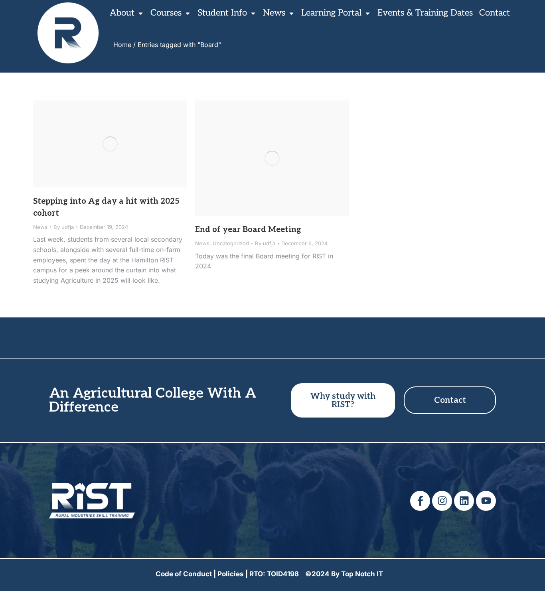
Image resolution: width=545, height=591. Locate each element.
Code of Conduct (184, 574)
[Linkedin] (464, 501)
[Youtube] (486, 501)
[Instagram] (442, 501)
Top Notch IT (362, 574)
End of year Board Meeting (248, 229)
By (63, 227)
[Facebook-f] (420, 501)
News (40, 227)
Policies (230, 574)
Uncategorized (231, 243)
